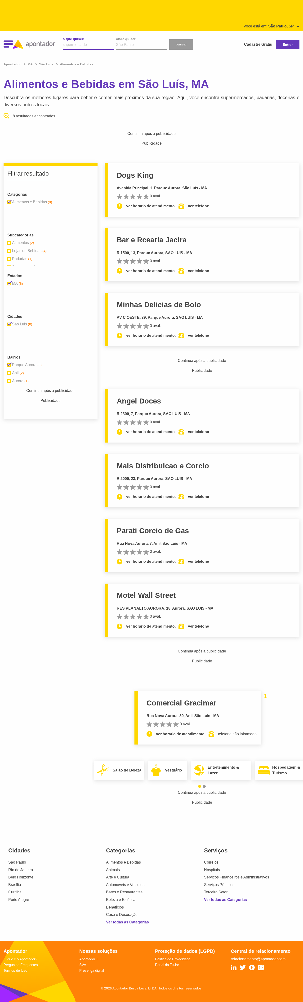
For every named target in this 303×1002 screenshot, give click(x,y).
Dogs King (135, 175)
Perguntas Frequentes (21, 965)
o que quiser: (73, 38)
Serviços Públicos (219, 885)
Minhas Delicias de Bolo (159, 305)
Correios (211, 862)
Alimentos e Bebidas (123, 862)
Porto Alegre (18, 900)
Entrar (288, 44)
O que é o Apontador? (20, 959)
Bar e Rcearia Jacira (152, 240)
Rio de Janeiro (20, 870)
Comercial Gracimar (181, 703)
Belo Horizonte (20, 877)
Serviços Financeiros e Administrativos (236, 877)
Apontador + (88, 959)
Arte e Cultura (117, 877)
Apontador (13, 64)
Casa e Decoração (122, 915)
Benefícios (115, 907)
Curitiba (15, 892)
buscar (181, 44)
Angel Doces (139, 401)
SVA (82, 965)
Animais (113, 870)
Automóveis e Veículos (125, 885)
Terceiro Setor (215, 892)
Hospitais (212, 870)
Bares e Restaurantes (124, 892)
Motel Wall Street (146, 595)
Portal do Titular (167, 965)
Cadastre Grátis (258, 44)
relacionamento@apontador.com (258, 959)
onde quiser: (126, 38)
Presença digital (91, 970)
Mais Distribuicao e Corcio (163, 466)
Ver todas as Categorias (127, 922)
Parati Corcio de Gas (153, 531)
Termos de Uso (15, 970)
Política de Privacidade (172, 959)
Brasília (14, 885)
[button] (199, 786)
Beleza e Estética (120, 900)
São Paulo (17, 862)
